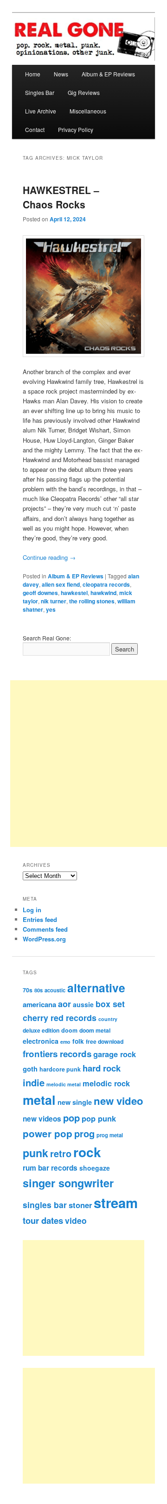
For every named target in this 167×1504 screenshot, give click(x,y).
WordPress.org (44, 938)
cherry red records (59, 1017)
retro (60, 1153)
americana (39, 1004)
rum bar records (50, 1168)
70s (27, 990)
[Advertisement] (93, 1298)
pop (71, 1117)
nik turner (53, 601)
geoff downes (40, 593)
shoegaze (94, 1167)
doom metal (94, 1030)
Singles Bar (39, 92)
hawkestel (74, 593)
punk (35, 1152)
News (61, 74)
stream (116, 1202)
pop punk (99, 1118)
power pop (47, 1133)
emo (65, 1041)
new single (75, 1102)
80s (38, 990)
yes (51, 609)
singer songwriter (68, 1183)
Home (32, 74)
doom (69, 1030)
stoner (80, 1204)
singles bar (45, 1204)
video (76, 1220)
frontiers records (57, 1053)
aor (64, 1004)
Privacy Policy (75, 129)
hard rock (102, 1068)
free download (104, 1041)
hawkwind (103, 593)
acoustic (55, 990)
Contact (35, 129)
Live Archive (40, 111)
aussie (83, 1004)
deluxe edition (41, 1030)
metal (39, 1100)
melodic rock (106, 1083)
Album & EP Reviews (108, 74)
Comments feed (45, 929)
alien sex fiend (61, 584)
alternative (96, 987)
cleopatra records (106, 584)
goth (30, 1069)
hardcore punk (60, 1069)
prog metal (109, 1135)
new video (118, 1100)
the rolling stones (92, 601)
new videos (42, 1119)
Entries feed (40, 919)
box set (110, 1003)
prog (84, 1133)
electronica (40, 1041)
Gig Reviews (84, 92)
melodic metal (63, 1084)
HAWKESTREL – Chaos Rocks (61, 197)
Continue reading (49, 557)
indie (34, 1082)
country (107, 1018)
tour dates (43, 1220)
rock (87, 1151)
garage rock (114, 1053)
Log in (32, 909)
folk (78, 1041)
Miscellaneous (88, 111)
